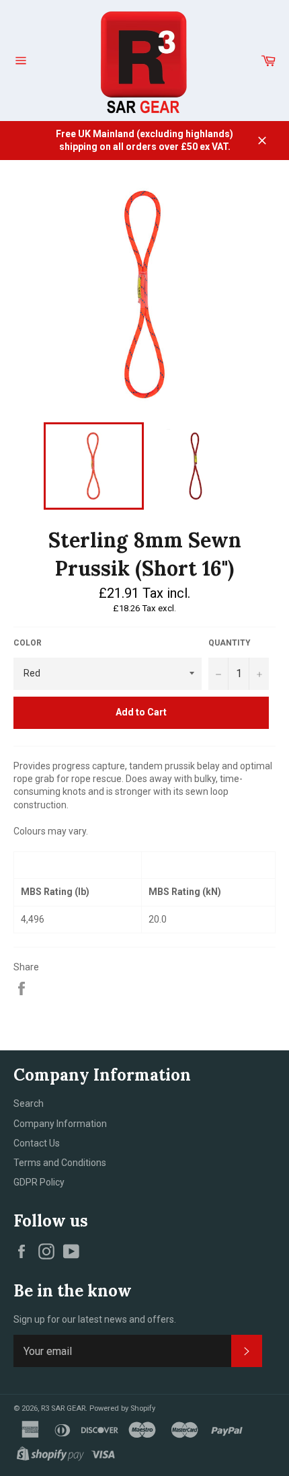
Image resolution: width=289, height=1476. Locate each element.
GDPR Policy (39, 1182)
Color (27, 643)
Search (28, 1103)
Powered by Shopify (122, 1408)
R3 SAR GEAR (63, 1408)
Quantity (229, 643)
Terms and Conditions (59, 1162)
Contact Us (36, 1143)
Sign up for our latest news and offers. (94, 1319)
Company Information (60, 1123)
